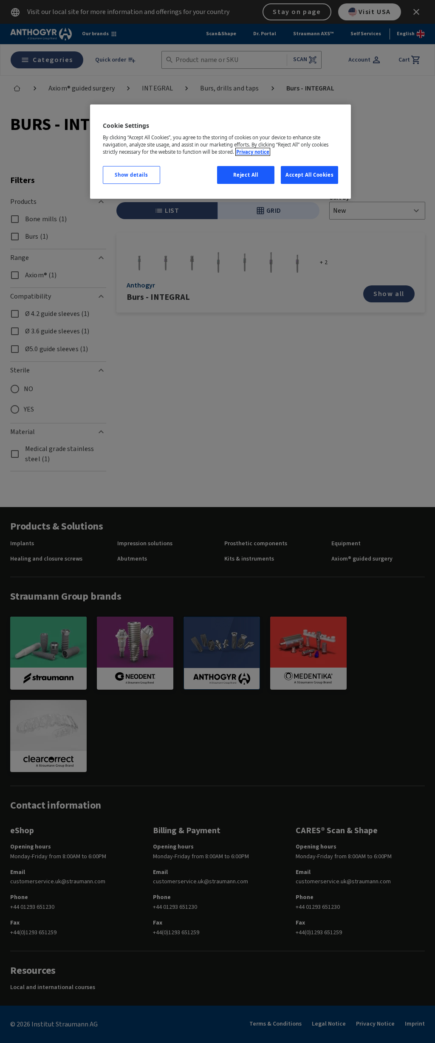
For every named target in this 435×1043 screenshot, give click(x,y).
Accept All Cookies (309, 175)
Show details (131, 175)
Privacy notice (252, 152)
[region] (220, 151)
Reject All (245, 175)
